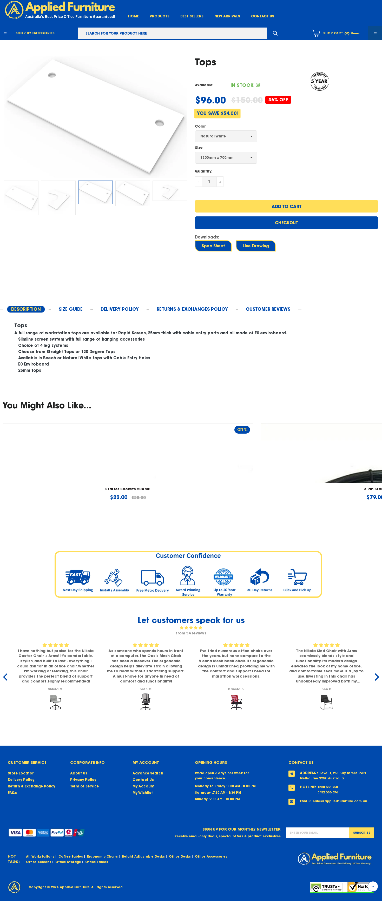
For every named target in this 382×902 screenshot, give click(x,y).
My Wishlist (143, 793)
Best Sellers (191, 16)
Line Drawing (256, 245)
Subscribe (361, 832)
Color (200, 126)
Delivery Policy (21, 780)
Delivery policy (120, 309)
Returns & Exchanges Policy (192, 309)
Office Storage (68, 862)
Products (159, 16)
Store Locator (21, 773)
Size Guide (71, 309)
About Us (78, 773)
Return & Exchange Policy (31, 786)
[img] (191, 628)
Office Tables (96, 862)
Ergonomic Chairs (102, 856)
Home (133, 16)
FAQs (12, 793)
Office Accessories (211, 856)
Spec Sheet (213, 245)
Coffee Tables (70, 856)
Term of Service (84, 786)
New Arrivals (227, 16)
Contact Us (262, 16)
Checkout (286, 222)
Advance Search (148, 773)
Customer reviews (268, 309)
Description (26, 309)
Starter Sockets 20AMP (127, 489)
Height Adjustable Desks (143, 856)
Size (199, 147)
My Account (144, 786)
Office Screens (38, 862)
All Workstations (40, 856)
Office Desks (180, 856)
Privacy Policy (83, 780)
